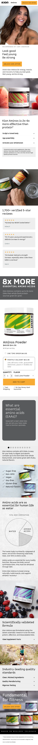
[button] (8, 447)
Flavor (17, 372)
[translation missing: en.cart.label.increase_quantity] (11, 376)
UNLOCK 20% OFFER (12, 64)
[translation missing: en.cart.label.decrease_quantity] (4, 376)
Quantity (7, 372)
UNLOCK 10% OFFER (29, 3)
